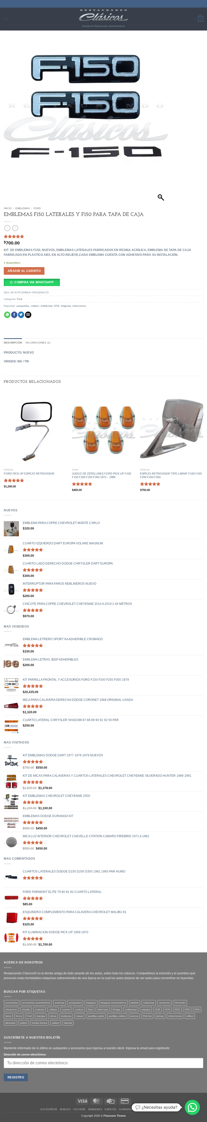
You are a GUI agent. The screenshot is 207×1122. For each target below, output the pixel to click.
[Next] (203, 444)
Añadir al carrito (24, 270)
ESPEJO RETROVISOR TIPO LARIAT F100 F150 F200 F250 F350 (171, 475)
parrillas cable (96, 1016)
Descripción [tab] (13, 342)
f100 (157, 1009)
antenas (59, 1002)
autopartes (22, 305)
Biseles (65, 1109)
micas (53, 1016)
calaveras (148, 1002)
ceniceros (164, 1002)
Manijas (144, 1109)
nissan (80, 1016)
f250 (187, 1009)
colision (35, 305)
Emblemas (22, 208)
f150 (56, 305)
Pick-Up (147, 1016)
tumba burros (39, 1022)
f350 (197, 1009)
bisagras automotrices (113, 1002)
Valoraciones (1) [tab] (37, 342)
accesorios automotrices (36, 1002)
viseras (68, 1022)
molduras (66, 1016)
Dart (90, 1009)
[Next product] (7, 228)
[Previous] (4, 444)
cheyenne (11, 1009)
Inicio (8, 208)
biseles (135, 1002)
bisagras (91, 1002)
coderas (39, 1009)
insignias (66, 305)
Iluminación (127, 1109)
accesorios (11, 1002)
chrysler (25, 1009)
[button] (6, 19)
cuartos (66, 1009)
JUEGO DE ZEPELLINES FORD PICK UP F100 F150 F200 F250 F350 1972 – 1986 (101, 475)
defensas (102, 1009)
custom (79, 1009)
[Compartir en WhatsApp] (7, 314)
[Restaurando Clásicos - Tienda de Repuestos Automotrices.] (104, 15)
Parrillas (160, 1109)
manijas (40, 1016)
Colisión (79, 1109)
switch (23, 1022)
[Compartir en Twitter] (21, 314)
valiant (55, 1022)
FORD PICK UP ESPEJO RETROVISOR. (29, 473)
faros (8, 1016)
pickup (160, 1016)
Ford (37, 208)
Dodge (116, 1009)
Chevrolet (180, 1002)
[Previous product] (15, 228)
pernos (134, 1016)
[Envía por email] (28, 314)
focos (19, 1016)
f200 (177, 1009)
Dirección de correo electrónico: (25, 1054)
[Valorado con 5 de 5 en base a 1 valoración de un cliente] (103, 236)
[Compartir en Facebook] (14, 314)
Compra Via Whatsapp (34, 282)
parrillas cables (117, 1016)
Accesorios (48, 1109)
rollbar (189, 1016)
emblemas (47, 305)
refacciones (79, 305)
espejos (145, 1009)
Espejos (110, 1109)
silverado (10, 1022)
